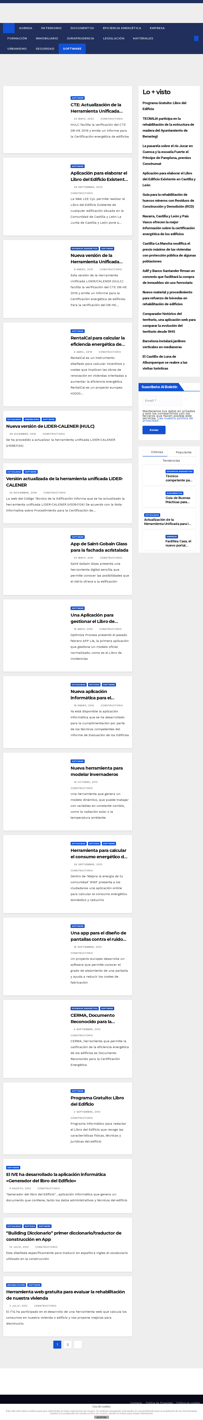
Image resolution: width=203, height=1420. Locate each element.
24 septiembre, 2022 (89, 187)
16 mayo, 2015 (84, 629)
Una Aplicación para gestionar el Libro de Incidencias (92, 621)
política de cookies (98, 1413)
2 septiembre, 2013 (88, 1111)
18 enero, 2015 (84, 705)
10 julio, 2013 (20, 1247)
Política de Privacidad (159, 1402)
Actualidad (14, 419)
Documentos (82, 28)
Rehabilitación (16, 1285)
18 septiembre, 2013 (88, 947)
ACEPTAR (101, 1417)
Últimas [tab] (156, 452)
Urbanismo (17, 48)
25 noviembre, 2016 (24, 492)
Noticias (94, 684)
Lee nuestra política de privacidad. (168, 419)
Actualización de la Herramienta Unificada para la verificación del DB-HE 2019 (167, 524)
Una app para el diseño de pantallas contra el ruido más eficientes (98, 939)
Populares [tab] (183, 452)
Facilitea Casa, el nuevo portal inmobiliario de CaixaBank (178, 547)
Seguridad (45, 48)
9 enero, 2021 (84, 269)
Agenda (26, 28)
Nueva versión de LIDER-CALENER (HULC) (50, 426)
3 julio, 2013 (19, 1305)
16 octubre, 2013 (86, 782)
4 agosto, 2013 (21, 1188)
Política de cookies (188, 1402)
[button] (190, 38)
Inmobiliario (47, 38)
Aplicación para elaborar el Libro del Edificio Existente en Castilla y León (99, 179)
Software (72, 48)
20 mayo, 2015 (84, 557)
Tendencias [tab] (170, 460)
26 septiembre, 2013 (88, 864)
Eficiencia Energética (122, 28)
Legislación (113, 38)
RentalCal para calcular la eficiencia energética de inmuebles (97, 344)
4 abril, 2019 (83, 352)
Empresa (157, 28)
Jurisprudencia (80, 38)
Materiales (143, 38)
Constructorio (112, 118)
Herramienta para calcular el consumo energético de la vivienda (98, 857)
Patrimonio (51, 28)
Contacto (136, 1402)
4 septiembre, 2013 (88, 1029)
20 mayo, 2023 (84, 118)
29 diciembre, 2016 (23, 433)
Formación (17, 38)
